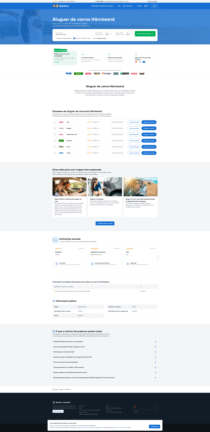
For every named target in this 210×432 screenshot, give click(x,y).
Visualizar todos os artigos (105, 223)
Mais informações (134, 122)
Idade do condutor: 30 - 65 (82, 38)
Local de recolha (59, 33)
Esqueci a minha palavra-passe (114, 408)
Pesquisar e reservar (149, 122)
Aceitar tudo (154, 426)
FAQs (80, 408)
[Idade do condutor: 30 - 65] (74, 38)
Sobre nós (81, 406)
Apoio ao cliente (127, 6)
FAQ (119, 6)
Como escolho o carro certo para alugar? (89, 410)
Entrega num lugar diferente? (64, 38)
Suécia (61, 389)
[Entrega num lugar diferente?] (55, 38)
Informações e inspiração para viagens (102, 6)
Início (56, 389)
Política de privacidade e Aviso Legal (88, 414)
